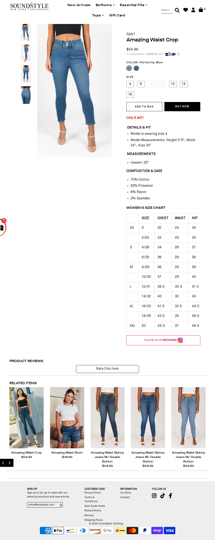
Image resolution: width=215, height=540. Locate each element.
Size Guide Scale (94, 506)
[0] (201, 11)
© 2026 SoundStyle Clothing (106, 524)
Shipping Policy (93, 520)
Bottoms (104, 5)
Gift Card (117, 15)
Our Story (125, 493)
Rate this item (107, 369)
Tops (97, 15)
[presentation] (9, 463)
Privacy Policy (92, 493)
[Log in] (193, 11)
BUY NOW (182, 106)
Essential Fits (133, 5)
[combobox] (167, 10)
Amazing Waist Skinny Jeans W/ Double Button (107, 457)
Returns (89, 515)
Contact (125, 497)
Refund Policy (92, 511)
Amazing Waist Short (67, 453)
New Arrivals (79, 5)
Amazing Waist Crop (26, 453)
